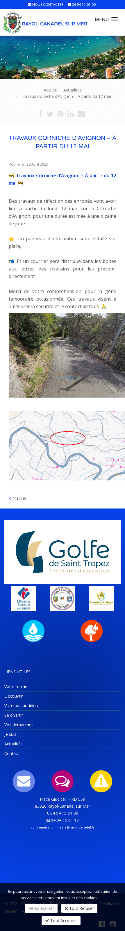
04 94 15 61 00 (84, 4)
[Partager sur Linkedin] (70, 115)
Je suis (10, 734)
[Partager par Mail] (81, 115)
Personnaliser (41, 908)
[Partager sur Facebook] (40, 115)
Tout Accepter (63, 920)
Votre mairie (15, 686)
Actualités (13, 744)
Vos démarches (18, 724)
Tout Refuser (81, 908)
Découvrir (13, 696)
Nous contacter (47, 4)
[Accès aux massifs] (91, 631)
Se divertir (13, 715)
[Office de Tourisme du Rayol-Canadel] (23, 598)
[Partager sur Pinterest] (60, 115)
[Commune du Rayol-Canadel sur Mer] (45, 20)
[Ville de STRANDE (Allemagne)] (62, 598)
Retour (19, 498)
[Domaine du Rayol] (101, 598)
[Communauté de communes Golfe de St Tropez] (62, 552)
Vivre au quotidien (21, 705)
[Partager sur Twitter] (50, 115)
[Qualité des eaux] (33, 631)
